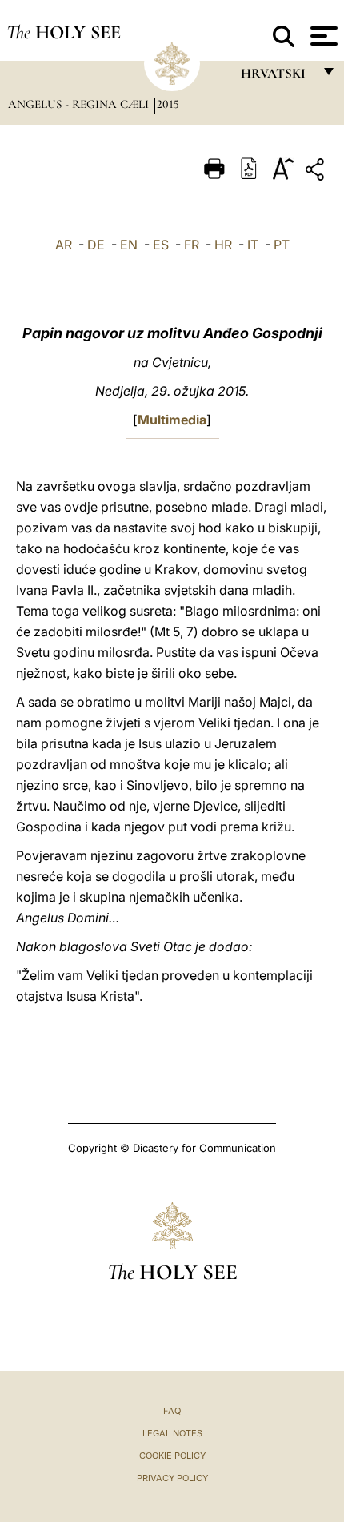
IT (252, 245)
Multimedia (172, 420)
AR (63, 245)
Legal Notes (172, 1433)
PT (282, 245)
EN (129, 245)
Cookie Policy (172, 1455)
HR (223, 245)
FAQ (172, 1410)
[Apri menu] (322, 36)
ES (161, 245)
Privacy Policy (172, 1478)
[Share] (317, 172)
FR (191, 245)
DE (96, 245)
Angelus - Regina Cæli (80, 104)
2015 (168, 104)
